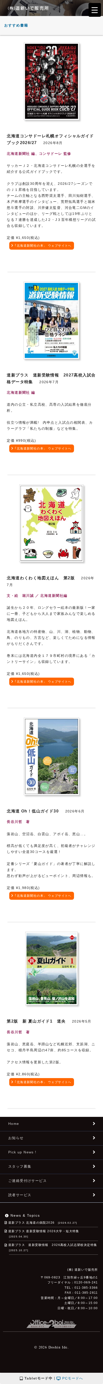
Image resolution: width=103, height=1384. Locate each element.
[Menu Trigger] (94, 10)
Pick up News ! (22, 1152)
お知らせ (16, 1138)
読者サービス (19, 1195)
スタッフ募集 (19, 1166)
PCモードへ (72, 1378)
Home (13, 1124)
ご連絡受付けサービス (27, 1181)
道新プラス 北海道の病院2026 (42, 1222)
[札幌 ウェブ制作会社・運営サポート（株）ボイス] (51, 1322)
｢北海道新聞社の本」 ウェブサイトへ (43, 245)
